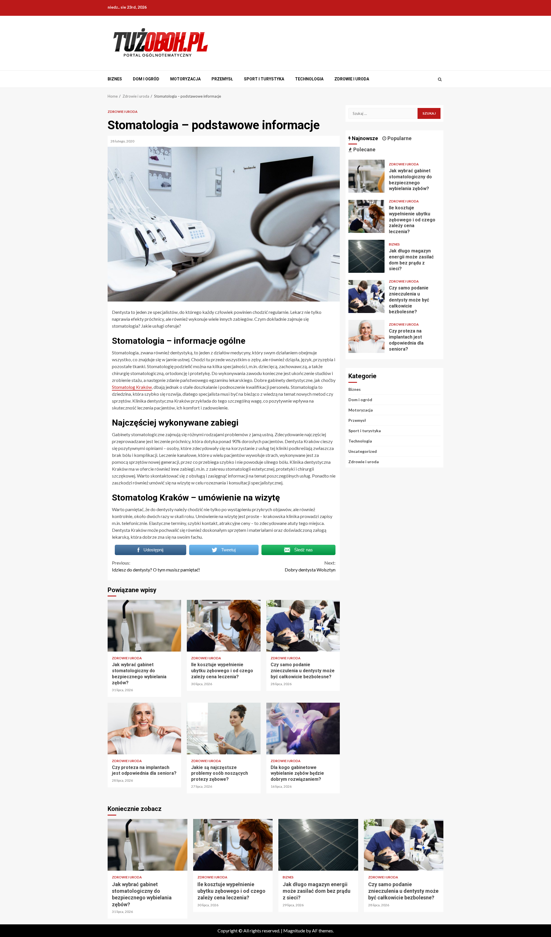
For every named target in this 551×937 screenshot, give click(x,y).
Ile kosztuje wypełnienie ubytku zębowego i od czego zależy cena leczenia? (223, 626)
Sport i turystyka (264, 79)
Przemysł (222, 79)
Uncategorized (362, 451)
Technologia (309, 79)
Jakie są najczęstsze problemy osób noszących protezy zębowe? (223, 728)
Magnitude (294, 930)
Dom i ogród (146, 79)
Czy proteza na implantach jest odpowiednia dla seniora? (144, 728)
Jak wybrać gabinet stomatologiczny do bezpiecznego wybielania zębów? (144, 626)
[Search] (439, 79)
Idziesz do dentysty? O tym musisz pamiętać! (156, 566)
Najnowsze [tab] (364, 138)
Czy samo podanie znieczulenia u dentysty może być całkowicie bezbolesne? (303, 626)
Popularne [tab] (399, 138)
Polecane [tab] (363, 149)
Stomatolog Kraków (132, 387)
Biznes (115, 79)
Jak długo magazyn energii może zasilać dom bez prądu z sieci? (366, 256)
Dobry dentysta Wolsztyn (310, 566)
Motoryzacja (185, 79)
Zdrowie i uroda (351, 79)
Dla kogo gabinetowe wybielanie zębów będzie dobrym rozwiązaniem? (303, 728)
